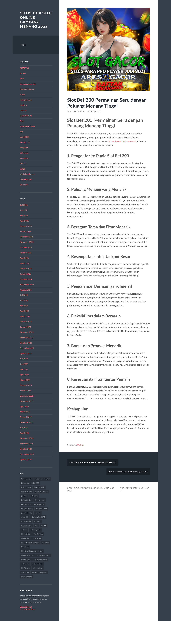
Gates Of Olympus (27, 89)
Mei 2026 (24, 215)
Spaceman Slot (26, 577)
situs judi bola (26, 521)
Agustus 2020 (26, 459)
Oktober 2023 (26, 343)
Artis (22, 78)
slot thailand (37, 568)
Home (23, 44)
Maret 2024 (25, 316)
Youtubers (24, 185)
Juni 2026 (24, 210)
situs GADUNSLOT (38, 517)
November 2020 (26, 443)
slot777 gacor (35, 530)
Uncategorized (26, 179)
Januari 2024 (25, 327)
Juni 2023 (24, 364)
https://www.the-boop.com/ (122, 141)
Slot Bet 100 (25, 534)
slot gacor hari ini (27, 555)
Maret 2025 (25, 263)
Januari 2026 (25, 231)
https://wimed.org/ (27, 609)
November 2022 (26, 401)
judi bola (24, 496)
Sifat (22, 121)
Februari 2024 (26, 321)
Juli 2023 (24, 359)
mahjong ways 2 (27, 509)
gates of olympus (41, 492)
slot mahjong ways (40, 560)
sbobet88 (24, 517)
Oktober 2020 (26, 449)
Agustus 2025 (26, 253)
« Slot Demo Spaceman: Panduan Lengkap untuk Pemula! (93, 462)
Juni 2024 (24, 300)
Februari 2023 (26, 385)
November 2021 (26, 422)
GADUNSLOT (26, 487)
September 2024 (27, 284)
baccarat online (26, 479)
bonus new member (28, 84)
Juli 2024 (24, 295)
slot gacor (24, 147)
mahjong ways (26, 100)
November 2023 (26, 337)
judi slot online (26, 500)
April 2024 (24, 311)
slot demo (45, 543)
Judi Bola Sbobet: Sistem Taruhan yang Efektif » (128, 471)
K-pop (22, 94)
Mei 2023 (24, 369)
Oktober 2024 (26, 279)
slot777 (23, 163)
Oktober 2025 (26, 247)
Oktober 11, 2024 (75, 111)
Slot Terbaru (25, 568)
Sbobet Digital (26, 607)
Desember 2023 (26, 332)
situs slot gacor (26, 526)
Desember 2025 (26, 237)
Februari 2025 (26, 268)
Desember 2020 (26, 438)
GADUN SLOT (39, 487)
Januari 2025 (25, 274)
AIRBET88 (24, 68)
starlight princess (27, 174)
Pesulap (23, 110)
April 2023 (24, 374)
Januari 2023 (25, 390)
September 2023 (27, 348)
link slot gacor (40, 500)
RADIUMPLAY (26, 116)
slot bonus (37, 538)
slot (21, 132)
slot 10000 (24, 137)
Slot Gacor (25, 547)
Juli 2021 (24, 428)
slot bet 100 (25, 142)
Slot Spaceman (37, 564)
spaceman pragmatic (39, 572)
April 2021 (24, 433)
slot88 (22, 169)
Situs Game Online (27, 126)
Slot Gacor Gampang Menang (31, 551)
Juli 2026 (24, 205)
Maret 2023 (25, 380)
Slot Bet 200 (38, 534)
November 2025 (26, 242)
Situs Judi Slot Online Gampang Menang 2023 (36, 20)
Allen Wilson (95, 111)
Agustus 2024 (26, 290)
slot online (24, 158)
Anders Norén (137, 488)
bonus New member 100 (30, 483)
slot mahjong (25, 560)
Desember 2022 (26, 396)
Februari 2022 (26, 417)
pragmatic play (26, 513)
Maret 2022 (25, 412)
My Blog (23, 105)
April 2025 (24, 258)
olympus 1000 (41, 509)
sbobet (37, 513)
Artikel (23, 73)
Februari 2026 (26, 226)
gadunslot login (26, 492)
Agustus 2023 (26, 353)
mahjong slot (25, 504)
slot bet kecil (25, 538)
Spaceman (25, 572)
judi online (34, 496)
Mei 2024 (24, 306)
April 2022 (24, 406)
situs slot (37, 521)
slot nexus (24, 153)
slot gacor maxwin (43, 555)
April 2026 (24, 221)
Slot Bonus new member (30, 543)
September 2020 (27, 454)
